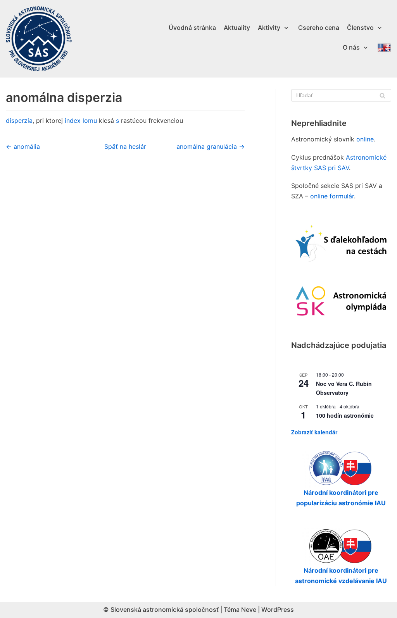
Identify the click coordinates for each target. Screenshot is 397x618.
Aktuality (237, 27)
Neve (248, 609)
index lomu (81, 120)
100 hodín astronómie (345, 415)
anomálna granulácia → (210, 146)
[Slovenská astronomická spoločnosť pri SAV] (39, 39)
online (365, 139)
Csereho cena (318, 27)
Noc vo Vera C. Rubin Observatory (344, 388)
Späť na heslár (125, 146)
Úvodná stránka (192, 27)
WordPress (277, 609)
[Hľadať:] (341, 95)
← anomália (23, 146)
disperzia (19, 120)
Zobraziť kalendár (314, 432)
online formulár (332, 196)
